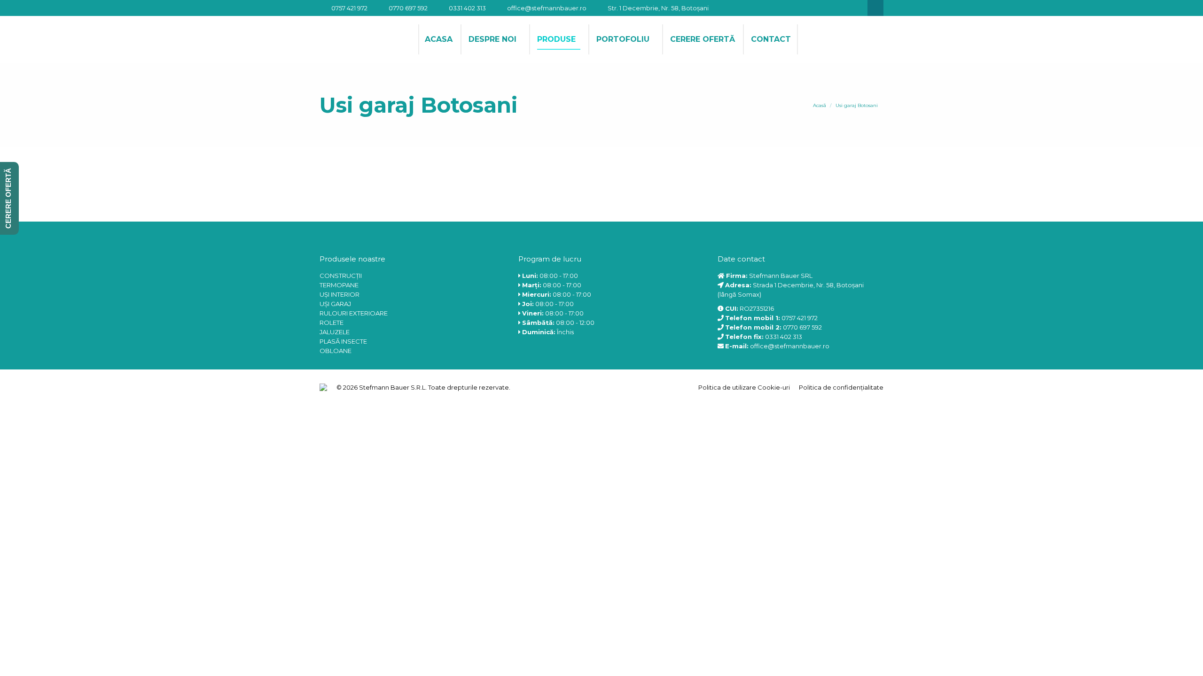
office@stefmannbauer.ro (546, 8)
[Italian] (836, 38)
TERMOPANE (339, 285)
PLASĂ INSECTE (343, 341)
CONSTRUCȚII (341, 275)
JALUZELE (335, 332)
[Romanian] (848, 38)
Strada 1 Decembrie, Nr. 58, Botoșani (808, 285)
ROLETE (332, 322)
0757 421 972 (349, 8)
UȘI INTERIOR (339, 294)
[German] (823, 38)
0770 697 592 (408, 8)
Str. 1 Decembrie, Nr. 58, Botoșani (658, 8)
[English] (811, 38)
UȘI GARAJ (335, 303)
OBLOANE (336, 350)
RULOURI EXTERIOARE (354, 313)
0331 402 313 (467, 8)
